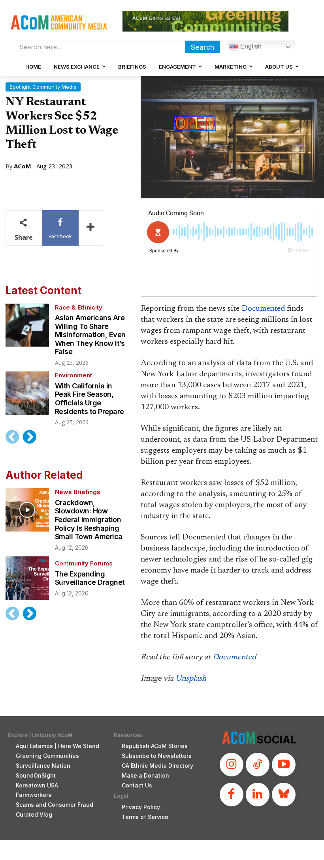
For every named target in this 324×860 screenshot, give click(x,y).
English (250, 46)
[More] (91, 228)
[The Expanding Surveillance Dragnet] (27, 578)
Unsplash (190, 679)
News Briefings (77, 492)
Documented (263, 309)
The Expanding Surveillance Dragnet (90, 578)
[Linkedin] (257, 794)
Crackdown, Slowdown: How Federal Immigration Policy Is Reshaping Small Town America (88, 519)
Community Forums (84, 563)
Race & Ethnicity (78, 307)
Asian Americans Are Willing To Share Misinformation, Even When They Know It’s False (90, 334)
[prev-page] (12, 437)
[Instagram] (231, 764)
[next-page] (29, 437)
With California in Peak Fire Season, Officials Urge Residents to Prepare (89, 399)
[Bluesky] (284, 794)
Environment (73, 375)
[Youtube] (284, 764)
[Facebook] (231, 794)
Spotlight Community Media (43, 87)
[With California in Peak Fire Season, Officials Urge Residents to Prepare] (27, 393)
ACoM (22, 166)
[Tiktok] (257, 764)
